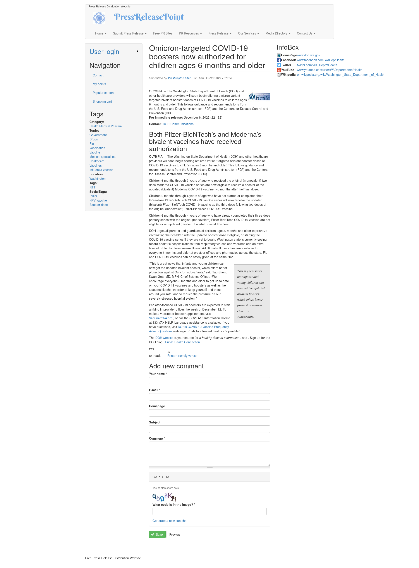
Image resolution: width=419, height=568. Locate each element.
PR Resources (189, 33)
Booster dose (98, 204)
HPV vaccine (98, 200)
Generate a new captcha (170, 520)
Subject (154, 422)
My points (99, 84)
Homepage (157, 406)
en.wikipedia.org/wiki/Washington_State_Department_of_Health (341, 74)
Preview (174, 534)
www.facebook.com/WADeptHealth (321, 60)
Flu (91, 143)
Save (159, 534)
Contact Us (305, 33)
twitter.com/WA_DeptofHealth (317, 65)
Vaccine (94, 152)
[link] (113, 51)
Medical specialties (102, 156)
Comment (157, 438)
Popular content (104, 92)
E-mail (154, 390)
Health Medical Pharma (105, 126)
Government (98, 135)
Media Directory (277, 33)
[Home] (103, 17)
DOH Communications (178, 124)
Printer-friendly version (182, 355)
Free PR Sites (162, 33)
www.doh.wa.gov (308, 55)
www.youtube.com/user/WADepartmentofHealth (329, 69)
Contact (98, 75)
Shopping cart (102, 101)
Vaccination (97, 148)
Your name (158, 373)
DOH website (164, 337)
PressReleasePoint (149, 18)
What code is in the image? (174, 504)
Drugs (93, 139)
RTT (92, 187)
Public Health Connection (182, 342)
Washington (97, 178)
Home (99, 33)
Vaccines (95, 165)
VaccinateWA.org (160, 318)
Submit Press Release (128, 33)
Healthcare (97, 161)
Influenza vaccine (101, 169)
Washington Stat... (180, 78)
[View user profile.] (259, 95)
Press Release (218, 33)
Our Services (247, 33)
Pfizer (93, 196)
